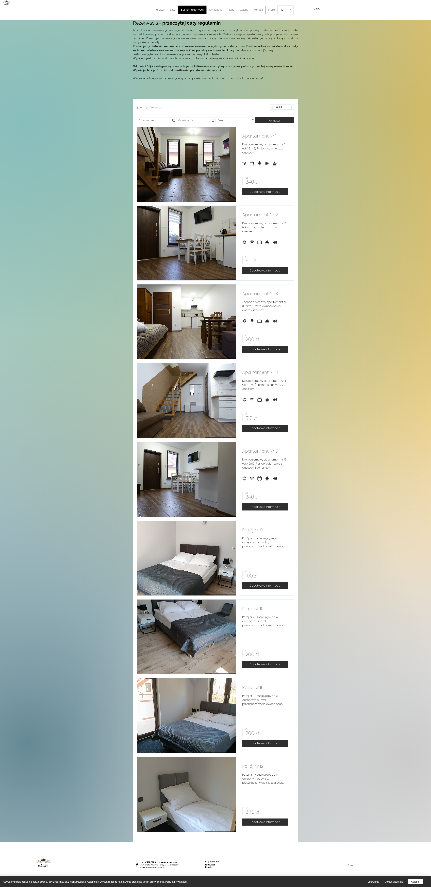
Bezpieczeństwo (212, 862)
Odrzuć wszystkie (394, 881)
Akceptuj (415, 881)
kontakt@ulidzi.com (155, 867)
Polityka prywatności (176, 881)
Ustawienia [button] (373, 881)
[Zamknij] (427, 881)
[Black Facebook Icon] (137, 864)
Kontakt (208, 867)
